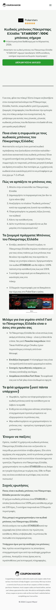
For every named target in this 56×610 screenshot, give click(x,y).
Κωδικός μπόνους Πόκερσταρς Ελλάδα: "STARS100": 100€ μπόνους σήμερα (27, 33)
